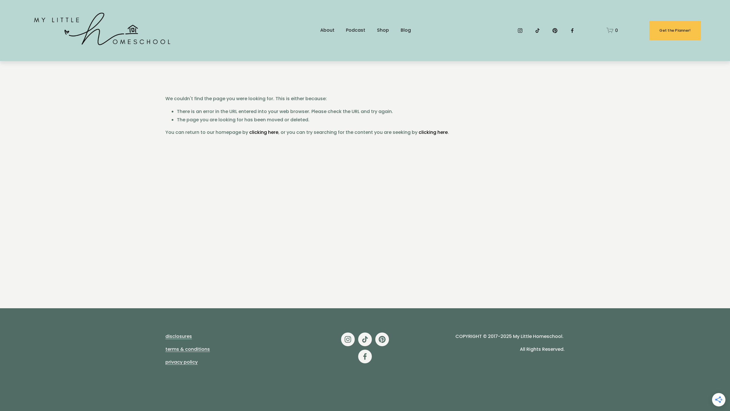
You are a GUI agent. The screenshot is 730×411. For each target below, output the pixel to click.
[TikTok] (537, 30)
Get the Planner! (675, 30)
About (327, 30)
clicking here (263, 132)
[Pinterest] (555, 30)
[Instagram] (520, 30)
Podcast (355, 30)
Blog (406, 30)
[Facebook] (572, 30)
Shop (383, 30)
